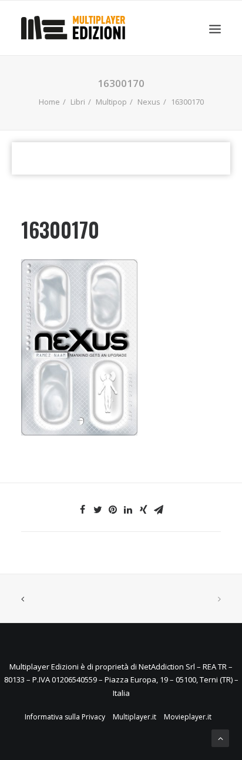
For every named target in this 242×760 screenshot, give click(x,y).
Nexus (148, 101)
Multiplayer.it (134, 717)
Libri (77, 101)
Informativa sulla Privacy (65, 717)
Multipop (111, 101)
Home (49, 101)
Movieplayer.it (187, 717)
